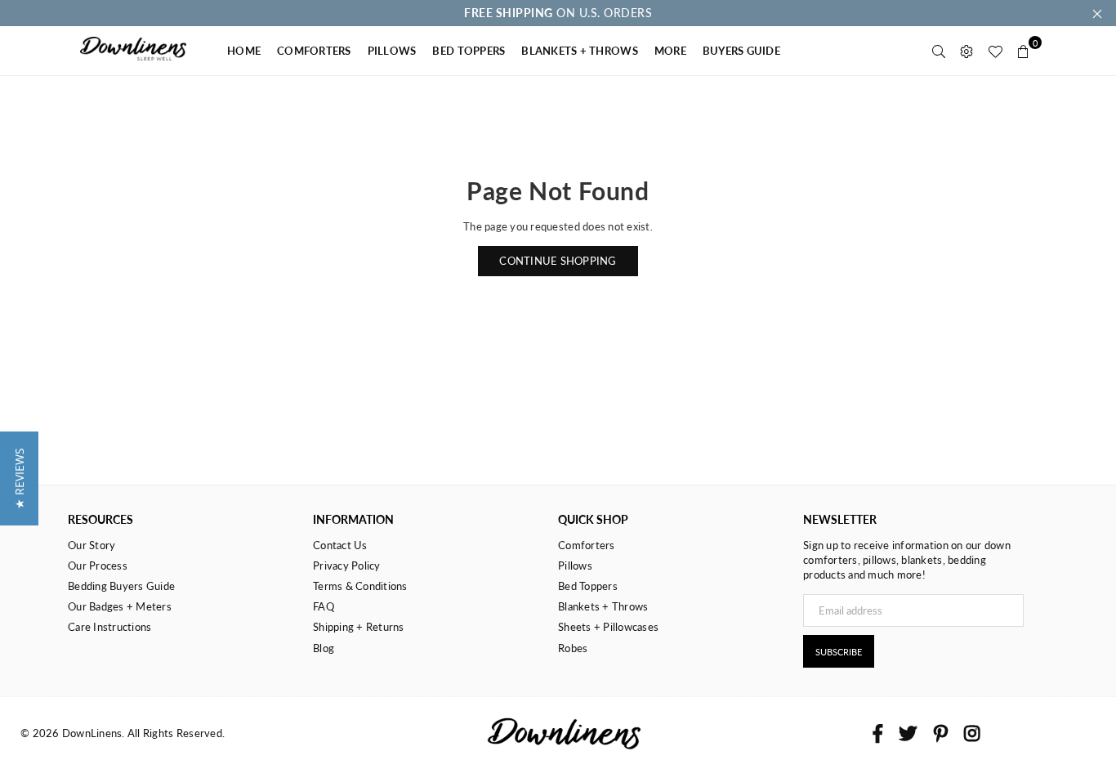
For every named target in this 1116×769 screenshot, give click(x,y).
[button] (19, 478)
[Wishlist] (995, 50)
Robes (572, 648)
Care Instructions (109, 626)
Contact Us (340, 545)
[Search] (939, 50)
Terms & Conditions (360, 585)
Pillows (575, 565)
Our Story (91, 545)
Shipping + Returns (358, 626)
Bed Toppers (588, 585)
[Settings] (966, 50)
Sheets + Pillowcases (608, 626)
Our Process (97, 565)
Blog (323, 648)
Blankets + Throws (603, 606)
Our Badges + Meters (120, 606)
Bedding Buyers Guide (121, 585)
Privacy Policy (347, 565)
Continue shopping (557, 260)
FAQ (323, 606)
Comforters (586, 545)
